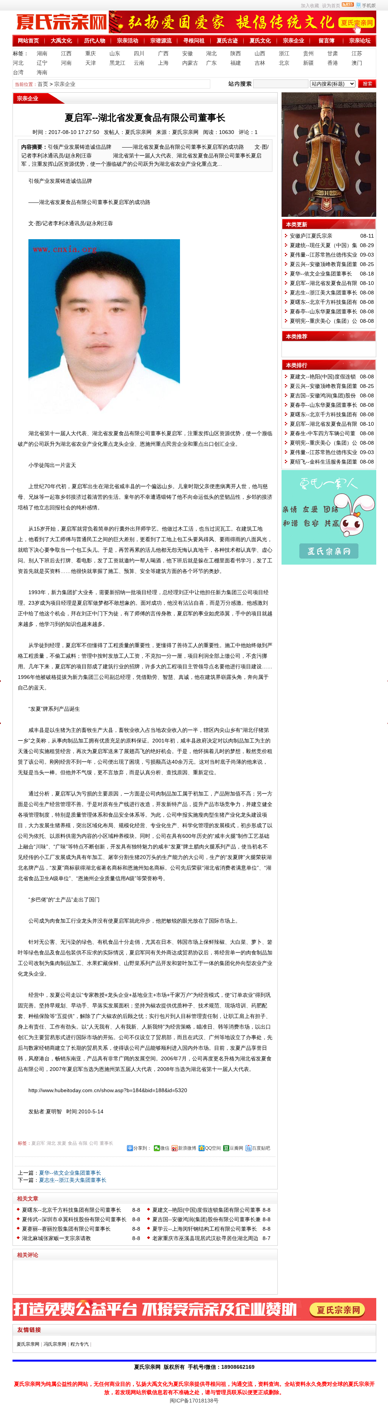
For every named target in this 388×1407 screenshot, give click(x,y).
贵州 (308, 53)
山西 (260, 53)
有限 (83, 1143)
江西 (66, 53)
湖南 (42, 53)
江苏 (357, 53)
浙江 (284, 53)
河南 (66, 63)
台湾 (18, 72)
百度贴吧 (261, 1148)
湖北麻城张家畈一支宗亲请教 (56, 1238)
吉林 (260, 63)
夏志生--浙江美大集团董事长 (72, 1180)
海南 (42, 72)
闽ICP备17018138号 (194, 1401)
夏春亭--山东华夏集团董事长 (323, 311)
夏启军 (38, 1143)
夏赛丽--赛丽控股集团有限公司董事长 (66, 1229)
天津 (90, 63)
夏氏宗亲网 (28, 1344)
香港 (332, 63)
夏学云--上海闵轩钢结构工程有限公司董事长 (204, 1229)
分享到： (142, 1148)
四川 (139, 53)
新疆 (308, 63)
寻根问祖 (194, 40)
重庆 (90, 53)
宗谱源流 (161, 40)
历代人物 (94, 40)
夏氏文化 (260, 40)
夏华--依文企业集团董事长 (70, 1173)
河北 (18, 63)
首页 (43, 84)
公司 (93, 1143)
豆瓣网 (236, 1148)
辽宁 (42, 63)
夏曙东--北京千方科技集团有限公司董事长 (71, 1210)
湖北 (211, 53)
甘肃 (332, 53)
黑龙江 (117, 63)
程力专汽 (79, 1344)
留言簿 (327, 40)
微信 (164, 1148)
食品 (72, 1143)
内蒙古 (190, 63)
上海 (163, 63)
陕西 (235, 53)
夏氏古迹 (227, 40)
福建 (235, 63)
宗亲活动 (127, 40)
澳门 (357, 63)
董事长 (106, 1143)
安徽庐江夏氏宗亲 (311, 236)
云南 (139, 63)
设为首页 (331, 5)
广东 (211, 63)
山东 (115, 53)
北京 (284, 63)
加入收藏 (310, 5)
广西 (163, 53)
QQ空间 (213, 1148)
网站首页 (28, 40)
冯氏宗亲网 (55, 1344)
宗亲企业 (293, 40)
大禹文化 (61, 40)
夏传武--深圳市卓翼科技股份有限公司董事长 (74, 1219)
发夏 (61, 1143)
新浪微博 (187, 1148)
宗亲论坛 (360, 40)
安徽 (187, 53)
